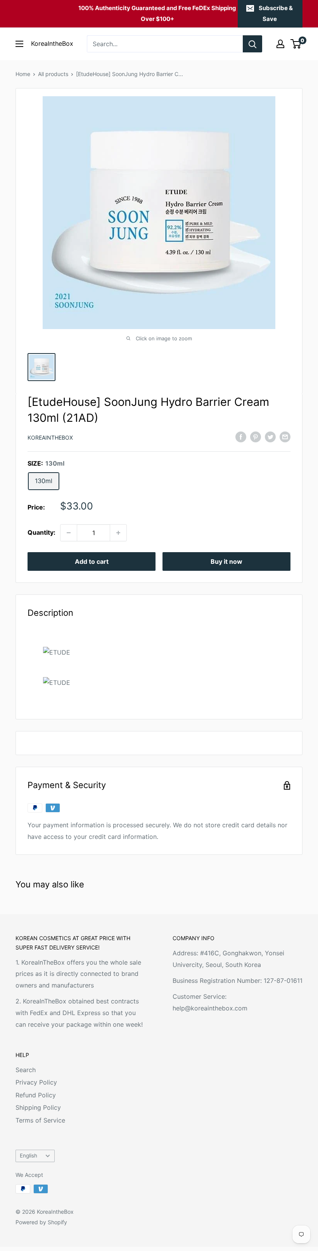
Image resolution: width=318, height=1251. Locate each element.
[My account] (280, 44)
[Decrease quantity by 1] (68, 533)
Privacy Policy (36, 1082)
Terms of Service (40, 1120)
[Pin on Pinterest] (255, 437)
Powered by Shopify (41, 1222)
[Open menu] (19, 44)
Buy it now (226, 561)
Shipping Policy (38, 1107)
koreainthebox (50, 437)
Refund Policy (36, 1095)
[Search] (252, 43)
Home (23, 74)
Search (26, 1070)
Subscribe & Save (276, 13)
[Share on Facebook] (240, 437)
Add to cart (92, 561)
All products (53, 74)
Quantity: (41, 532)
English (28, 1155)
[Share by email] (285, 437)
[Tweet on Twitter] (270, 437)
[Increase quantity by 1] (118, 533)
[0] (296, 44)
